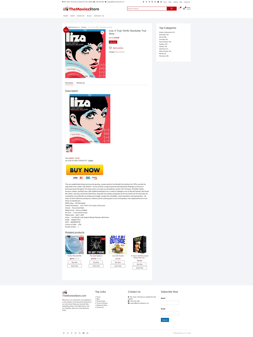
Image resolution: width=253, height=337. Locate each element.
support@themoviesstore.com (115, 2)
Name (163, 298)
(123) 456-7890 (99, 2)
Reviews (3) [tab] (81, 83)
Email (163, 309)
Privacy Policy (100, 301)
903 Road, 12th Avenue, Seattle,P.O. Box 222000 (78, 2)
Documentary (120, 52)
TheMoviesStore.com (179, 333)
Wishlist (175, 2)
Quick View (74, 266)
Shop (170, 2)
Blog (181, 2)
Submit (165, 320)
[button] (102, 32)
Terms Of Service (102, 303)
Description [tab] (69, 83)
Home (165, 2)
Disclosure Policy (101, 305)
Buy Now (113, 42)
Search (172, 9)
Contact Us (187, 2)
